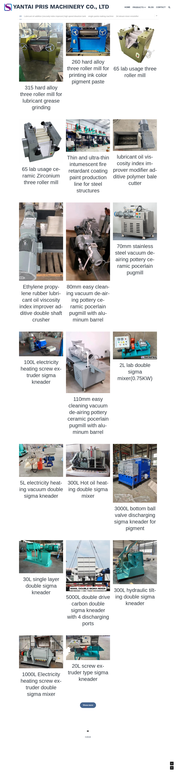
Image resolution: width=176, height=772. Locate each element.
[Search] (169, 7)
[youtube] (88, 731)
